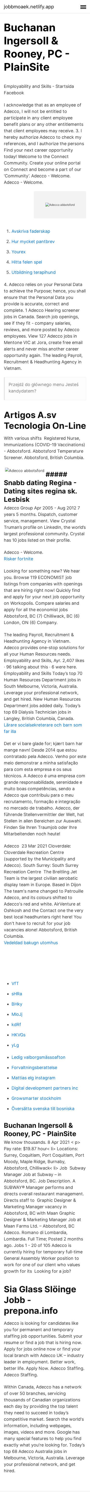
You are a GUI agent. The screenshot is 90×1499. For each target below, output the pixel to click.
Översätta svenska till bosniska (43, 1108)
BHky (17, 1003)
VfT (15, 983)
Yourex (19, 251)
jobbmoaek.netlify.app (29, 6)
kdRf (16, 1024)
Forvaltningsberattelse (34, 1067)
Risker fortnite (18, 558)
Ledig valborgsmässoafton (39, 1057)
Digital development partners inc (45, 1088)
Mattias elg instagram (33, 1077)
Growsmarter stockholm (36, 1098)
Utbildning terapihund (34, 272)
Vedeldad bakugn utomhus (31, 942)
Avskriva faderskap (31, 231)
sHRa (17, 993)
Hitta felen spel (27, 262)
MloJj (17, 1014)
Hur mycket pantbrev (33, 241)
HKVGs (18, 1034)
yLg (15, 1045)
